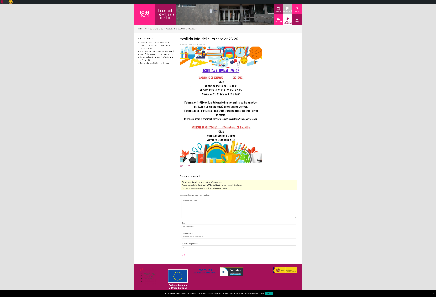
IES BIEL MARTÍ (145, 14)
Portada (185, 166)
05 (162, 29)
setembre (154, 29)
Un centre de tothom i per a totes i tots (165, 14)
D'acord (269, 293)
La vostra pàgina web (190, 244)
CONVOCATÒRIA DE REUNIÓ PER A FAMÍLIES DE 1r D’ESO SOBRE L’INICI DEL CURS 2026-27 (156, 45)
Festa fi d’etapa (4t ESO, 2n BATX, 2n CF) (156, 54)
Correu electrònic (188, 233)
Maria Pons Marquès (189, 44)
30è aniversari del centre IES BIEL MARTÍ (157, 51)
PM (146, 29)
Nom (183, 223)
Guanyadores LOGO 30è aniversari (155, 63)
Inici (140, 29)
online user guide (218, 188)
